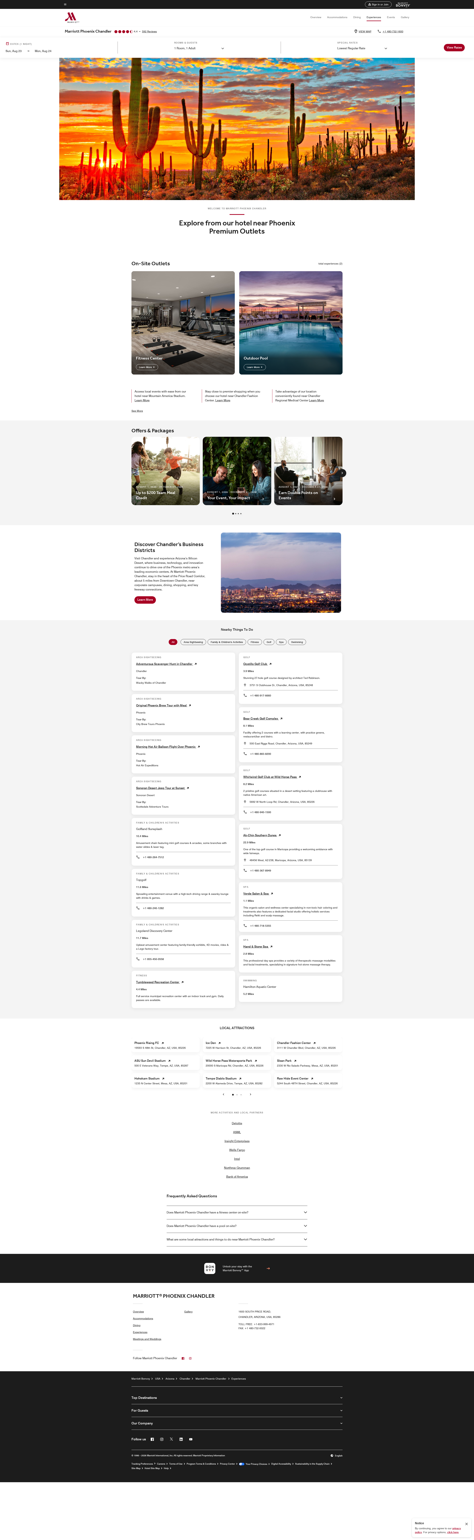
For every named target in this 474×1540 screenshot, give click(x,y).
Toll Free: (256, 1324)
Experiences (374, 17)
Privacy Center (227, 1464)
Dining (357, 17)
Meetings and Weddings (147, 1339)
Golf (269, 642)
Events (391, 17)
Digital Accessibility (281, 1464)
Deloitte (237, 1123)
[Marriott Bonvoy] (401, 4)
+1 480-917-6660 (260, 695)
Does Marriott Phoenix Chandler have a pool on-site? (201, 1226)
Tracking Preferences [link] (142, 1464)
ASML (237, 1132)
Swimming (297, 642)
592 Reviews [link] (149, 31)
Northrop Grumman (237, 1168)
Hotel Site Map (152, 1468)
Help (166, 1468)
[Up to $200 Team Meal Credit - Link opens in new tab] (165, 471)
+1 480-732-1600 (393, 31)
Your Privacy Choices (255, 1464)
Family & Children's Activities (227, 642)
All (173, 642)
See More (137, 410)
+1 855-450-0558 (153, 959)
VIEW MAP (365, 31)
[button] (378, 4)
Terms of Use (176, 1464)
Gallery (405, 17)
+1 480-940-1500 (260, 812)
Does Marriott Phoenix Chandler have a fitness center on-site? (207, 1212)
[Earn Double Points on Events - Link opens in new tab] (308, 471)
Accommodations (337, 17)
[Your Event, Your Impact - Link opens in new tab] (237, 471)
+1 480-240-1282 (153, 908)
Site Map (136, 1468)
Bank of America (237, 1176)
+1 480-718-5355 (260, 925)
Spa (281, 642)
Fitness (255, 642)
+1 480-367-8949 (260, 870)
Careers (161, 1464)
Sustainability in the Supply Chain (312, 1464)
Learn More (146, 367)
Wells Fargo (237, 1150)
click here (453, 1532)
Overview (315, 17)
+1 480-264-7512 (153, 857)
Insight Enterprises (237, 1141)
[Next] (342, 473)
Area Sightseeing (193, 642)
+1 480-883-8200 (260, 753)
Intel (237, 1159)
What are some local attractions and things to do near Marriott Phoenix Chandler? (221, 1239)
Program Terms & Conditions (201, 1464)
